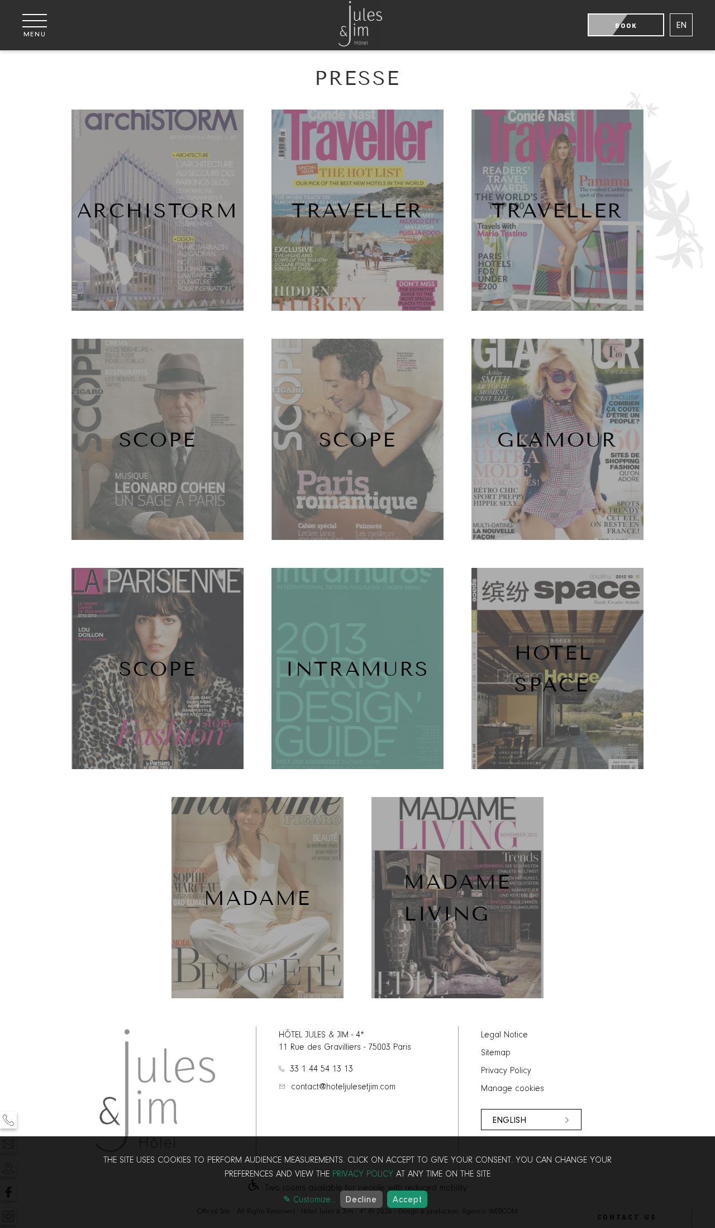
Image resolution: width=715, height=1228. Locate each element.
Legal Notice (504, 1035)
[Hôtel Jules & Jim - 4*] (360, 45)
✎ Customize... (309, 1200)
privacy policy (362, 1174)
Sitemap (496, 1053)
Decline (361, 1199)
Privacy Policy (506, 1070)
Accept (407, 1199)
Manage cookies (512, 1088)
